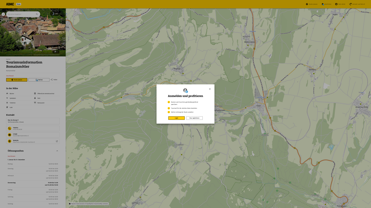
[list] (185, 107)
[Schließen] (210, 89)
